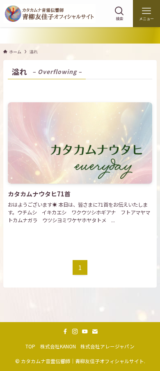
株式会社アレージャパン (107, 346)
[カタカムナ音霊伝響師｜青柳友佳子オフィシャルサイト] (49, 13)
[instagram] (75, 331)
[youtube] (85, 331)
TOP (30, 346)
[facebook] (65, 331)
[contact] (94, 331)
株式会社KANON (58, 346)
